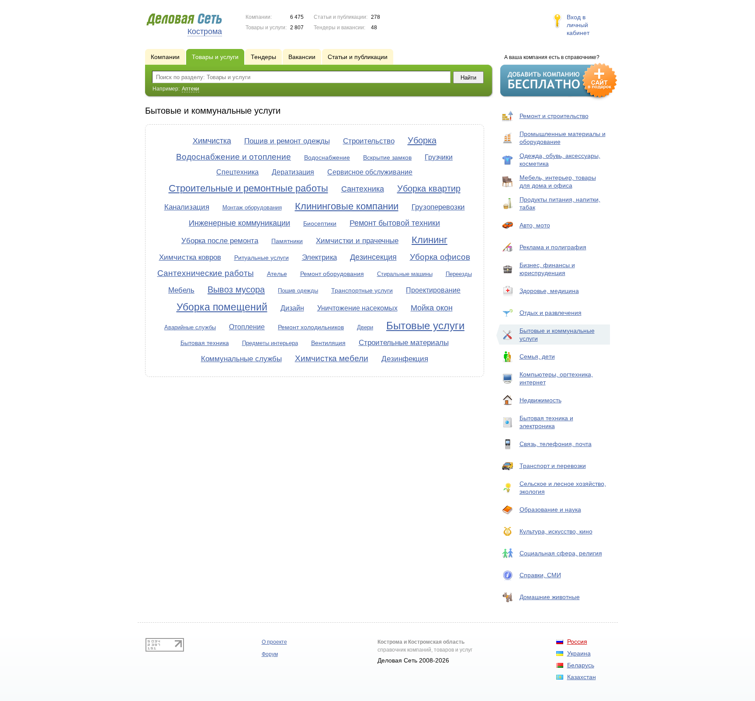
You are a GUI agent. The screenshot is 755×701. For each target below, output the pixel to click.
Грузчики (439, 157)
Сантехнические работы (205, 273)
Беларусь (580, 665)
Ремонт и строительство (554, 115)
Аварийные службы (190, 327)
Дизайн (292, 308)
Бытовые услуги (425, 325)
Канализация (186, 207)
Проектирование (433, 290)
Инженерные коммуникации (239, 223)
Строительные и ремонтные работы (248, 188)
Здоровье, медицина (549, 290)
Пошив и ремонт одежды (287, 141)
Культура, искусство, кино (555, 531)
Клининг (429, 239)
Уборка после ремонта (219, 241)
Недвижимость (540, 400)
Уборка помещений (222, 307)
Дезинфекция (404, 359)
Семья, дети (537, 356)
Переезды (459, 274)
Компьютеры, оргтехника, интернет (556, 378)
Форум (270, 654)
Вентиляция (328, 342)
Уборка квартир (429, 188)
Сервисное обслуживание (369, 172)
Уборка (422, 140)
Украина (579, 653)
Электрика (319, 257)
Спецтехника (237, 172)
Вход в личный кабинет (578, 25)
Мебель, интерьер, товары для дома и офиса (557, 181)
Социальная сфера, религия (560, 553)
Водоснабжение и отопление (233, 156)
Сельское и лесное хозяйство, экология (562, 487)
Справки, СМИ (540, 575)
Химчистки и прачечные (357, 241)
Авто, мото (534, 225)
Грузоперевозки (438, 207)
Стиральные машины (405, 274)
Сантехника (362, 189)
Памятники (287, 240)
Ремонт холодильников (311, 327)
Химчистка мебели (331, 358)
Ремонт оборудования (332, 273)
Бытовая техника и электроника (546, 422)
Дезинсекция (373, 257)
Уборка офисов (440, 257)
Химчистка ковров (190, 257)
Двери (365, 327)
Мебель (181, 290)
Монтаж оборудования (252, 207)
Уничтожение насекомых (357, 308)
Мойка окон (432, 307)
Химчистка (212, 140)
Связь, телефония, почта (555, 443)
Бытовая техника (204, 342)
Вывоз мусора (236, 289)
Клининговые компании (346, 206)
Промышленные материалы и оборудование (562, 137)
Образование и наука (550, 509)
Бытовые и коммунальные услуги (557, 334)
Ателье (277, 273)
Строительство (369, 141)
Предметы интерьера (270, 343)
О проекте (274, 642)
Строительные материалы (404, 342)
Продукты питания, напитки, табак (559, 203)
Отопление (247, 327)
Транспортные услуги (362, 290)
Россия (577, 641)
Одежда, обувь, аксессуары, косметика (559, 159)
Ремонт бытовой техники (395, 223)
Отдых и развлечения (550, 312)
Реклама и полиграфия (552, 247)
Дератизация (293, 172)
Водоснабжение (327, 157)
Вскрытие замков (387, 157)
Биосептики (319, 223)
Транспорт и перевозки (552, 465)
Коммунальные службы (241, 359)
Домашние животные (549, 596)
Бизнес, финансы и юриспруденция (547, 269)
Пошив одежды (298, 290)
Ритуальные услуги (261, 257)
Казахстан (581, 676)
